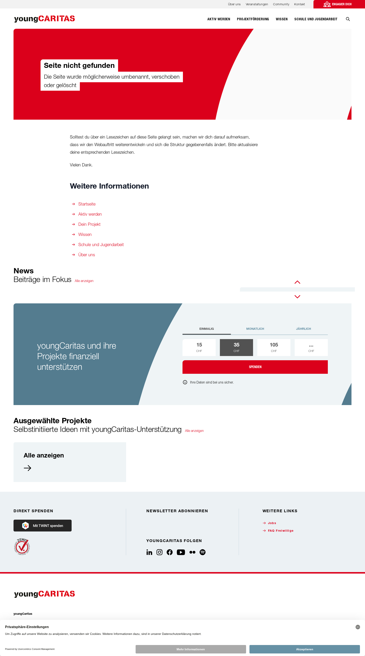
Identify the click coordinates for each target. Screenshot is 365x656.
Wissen (85, 234)
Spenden (255, 367)
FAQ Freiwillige (281, 531)
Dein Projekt (89, 224)
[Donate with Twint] (43, 525)
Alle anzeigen (84, 281)
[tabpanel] (255, 356)
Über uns (234, 4)
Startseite (86, 203)
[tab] (206, 331)
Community (281, 4)
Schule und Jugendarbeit (101, 244)
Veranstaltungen (257, 4)
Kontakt (299, 4)
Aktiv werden (90, 214)
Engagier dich (341, 4)
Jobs (272, 523)
